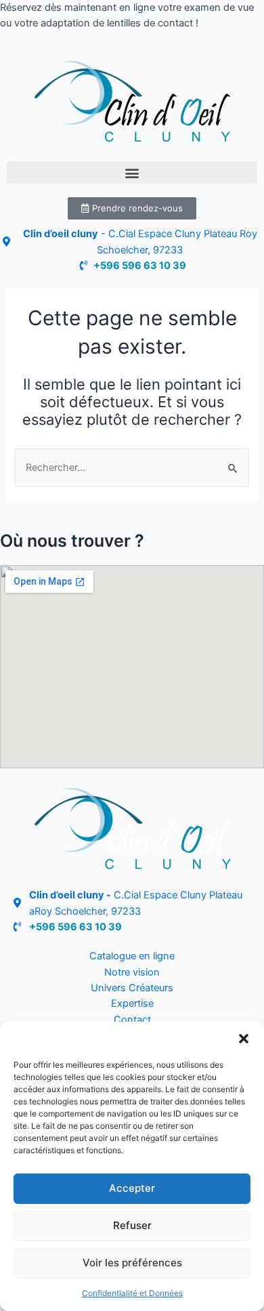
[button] (243, 1038)
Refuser (132, 1225)
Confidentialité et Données (132, 1293)
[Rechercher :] (131, 467)
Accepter (132, 1188)
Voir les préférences (132, 1262)
